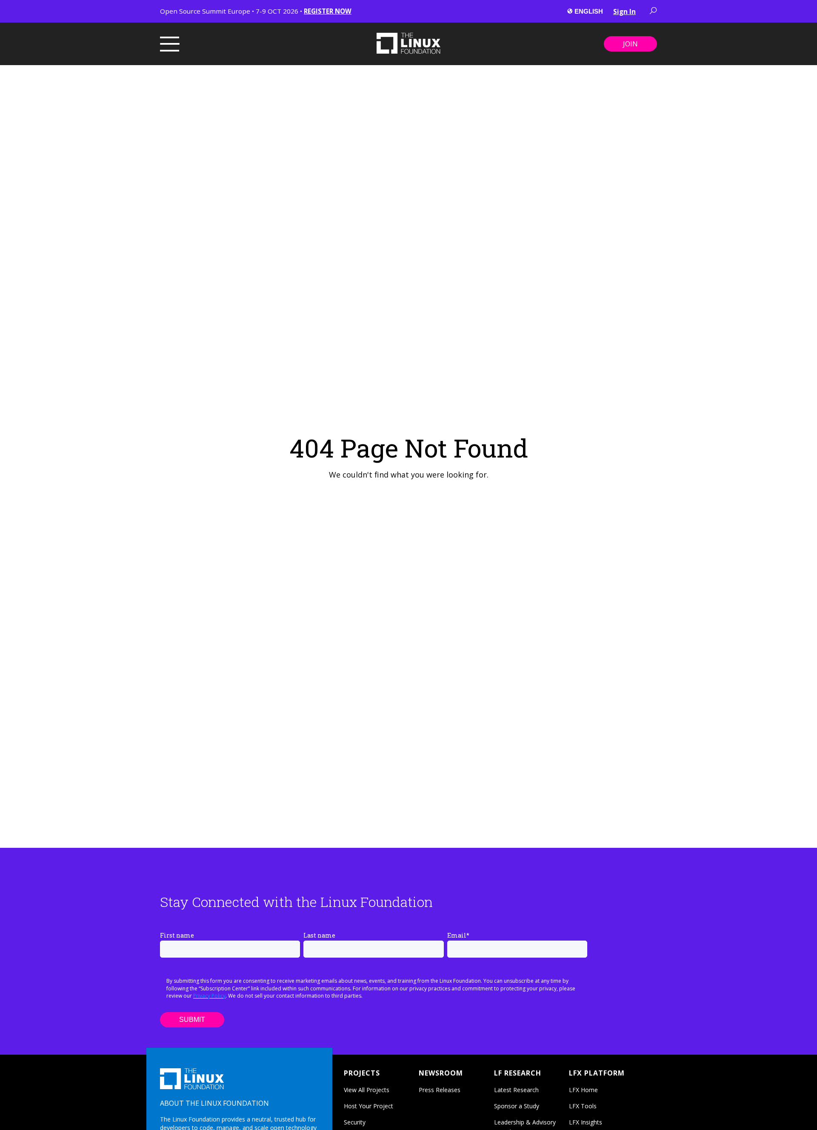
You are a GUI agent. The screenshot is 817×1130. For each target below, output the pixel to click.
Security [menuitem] (355, 1122)
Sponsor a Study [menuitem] (516, 1106)
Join (630, 44)
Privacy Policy (209, 995)
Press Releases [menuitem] (439, 1090)
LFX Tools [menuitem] (583, 1106)
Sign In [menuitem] (624, 11)
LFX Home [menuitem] (583, 1090)
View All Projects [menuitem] (366, 1090)
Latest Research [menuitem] (516, 1090)
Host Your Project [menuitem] (368, 1106)
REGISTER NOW (327, 11)
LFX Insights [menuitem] (585, 1122)
